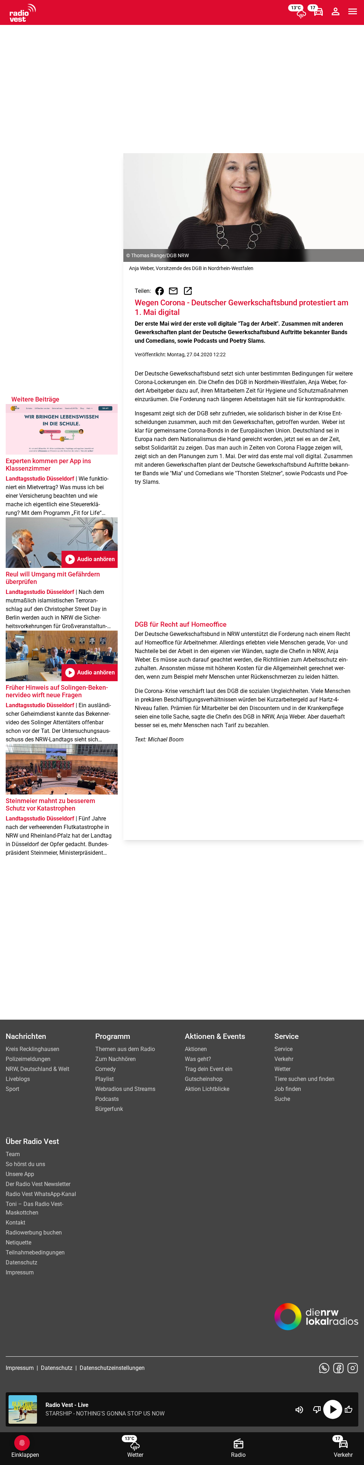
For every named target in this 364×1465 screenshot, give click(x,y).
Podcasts (107, 1099)
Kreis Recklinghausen (32, 1049)
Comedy (105, 1069)
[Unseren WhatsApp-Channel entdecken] (324, 1368)
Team (13, 1154)
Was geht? (198, 1059)
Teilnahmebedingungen (35, 1252)
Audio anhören (89, 559)
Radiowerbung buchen (34, 1232)
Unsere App (20, 1174)
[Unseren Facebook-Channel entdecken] (338, 1368)
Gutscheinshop (204, 1079)
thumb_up (348, 1409)
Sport (12, 1089)
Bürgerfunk (109, 1109)
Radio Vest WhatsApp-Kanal (41, 1194)
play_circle (332, 1409)
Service (283, 1049)
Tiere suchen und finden (304, 1079)
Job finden (287, 1089)
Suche (282, 1099)
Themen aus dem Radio (125, 1049)
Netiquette (18, 1242)
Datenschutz (21, 1262)
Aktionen (196, 1049)
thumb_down (317, 1409)
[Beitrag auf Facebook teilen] (159, 291)
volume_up (299, 1410)
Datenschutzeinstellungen (112, 1368)
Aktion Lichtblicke (207, 1089)
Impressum (20, 1272)
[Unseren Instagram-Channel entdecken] (352, 1368)
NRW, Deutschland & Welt (37, 1069)
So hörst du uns (25, 1164)
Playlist (104, 1079)
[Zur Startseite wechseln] (23, 13)
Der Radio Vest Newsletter (38, 1184)
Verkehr (283, 1059)
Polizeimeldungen (28, 1059)
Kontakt (15, 1222)
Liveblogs (18, 1079)
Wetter (282, 1069)
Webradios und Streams (125, 1089)
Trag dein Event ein (208, 1069)
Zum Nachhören (115, 1059)
